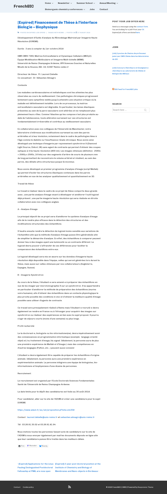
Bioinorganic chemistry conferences (64, 9)
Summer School (85, 3)
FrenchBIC (24, 6)
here (138, 32)
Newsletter (64, 3)
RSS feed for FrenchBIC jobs (126, 89)
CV (143, 29)
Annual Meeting (108, 3)
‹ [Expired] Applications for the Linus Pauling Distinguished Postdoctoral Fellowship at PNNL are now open (35, 467)
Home (48, 3)
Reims (61, 32)
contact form (142, 27)
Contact (104, 9)
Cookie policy (28, 487)
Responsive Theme (145, 487)
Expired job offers (37, 32)
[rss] (69, 488)
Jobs (92, 9)
